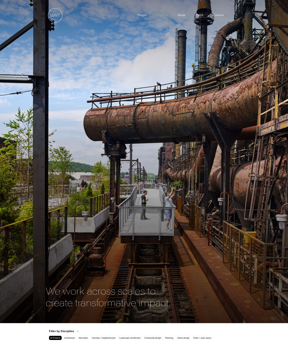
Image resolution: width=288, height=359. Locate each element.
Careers (218, 15)
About (199, 15)
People (142, 15)
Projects (162, 15)
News (181, 15)
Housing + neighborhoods (104, 338)
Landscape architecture (130, 338)
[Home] (54, 23)
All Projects (55, 338)
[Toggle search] (236, 15)
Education (83, 338)
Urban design (183, 338)
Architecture (69, 338)
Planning (169, 338)
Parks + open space (202, 338)
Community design (152, 338)
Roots (199, 21)
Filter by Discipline (61, 331)
